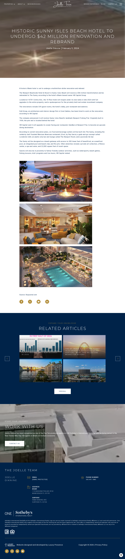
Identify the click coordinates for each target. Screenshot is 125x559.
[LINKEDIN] (17, 551)
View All (62, 391)
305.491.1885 (91, 479)
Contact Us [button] (14, 443)
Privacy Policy (101, 545)
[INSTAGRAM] (12, 551)
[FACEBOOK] (7, 551)
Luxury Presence (55, 545)
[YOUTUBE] (23, 551)
